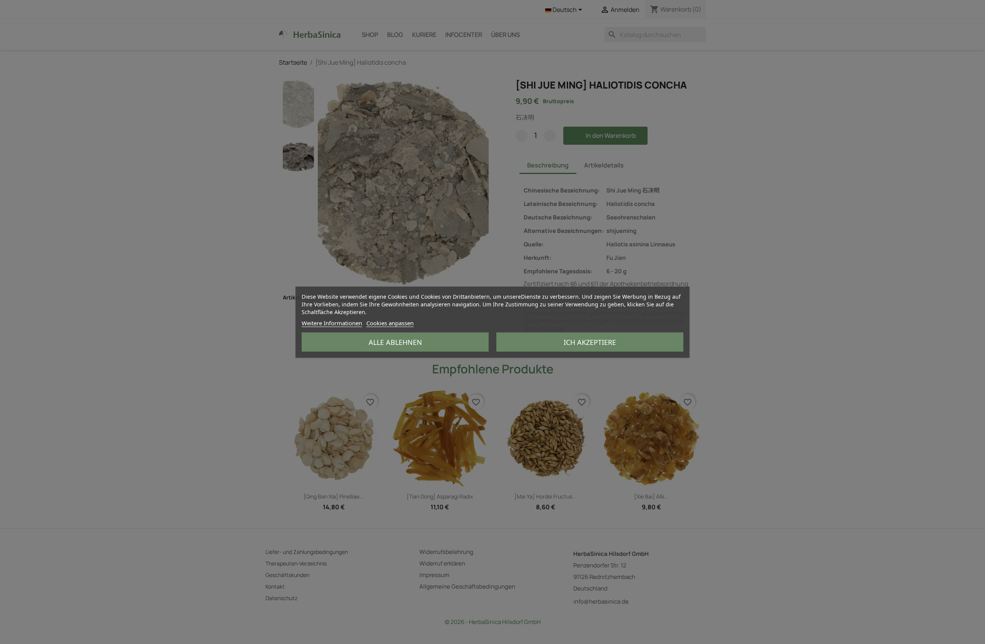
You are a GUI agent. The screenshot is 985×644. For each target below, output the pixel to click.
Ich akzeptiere (590, 341)
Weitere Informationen (332, 322)
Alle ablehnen (395, 341)
